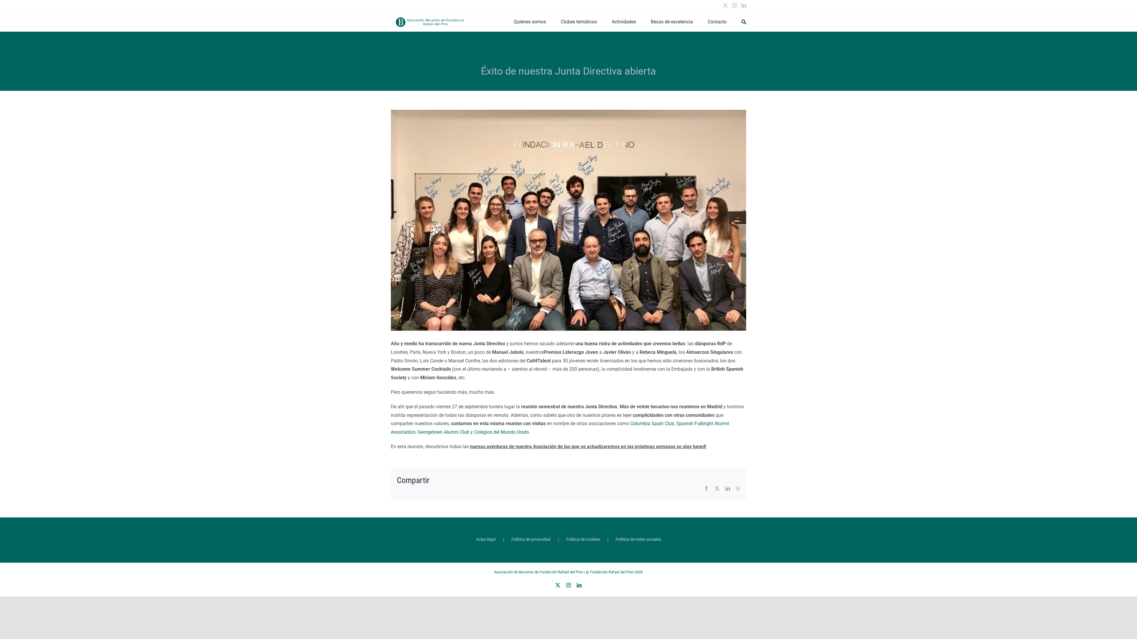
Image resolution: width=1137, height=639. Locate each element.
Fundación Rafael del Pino (612, 572)
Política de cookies (583, 539)
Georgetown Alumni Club (443, 432)
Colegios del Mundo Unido (501, 432)
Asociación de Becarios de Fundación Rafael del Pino (538, 572)
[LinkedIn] (743, 5)
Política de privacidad (530, 539)
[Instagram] (734, 5)
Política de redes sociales (638, 539)
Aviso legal (486, 539)
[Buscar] (743, 21)
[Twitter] (725, 5)
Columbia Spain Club (651, 423)
